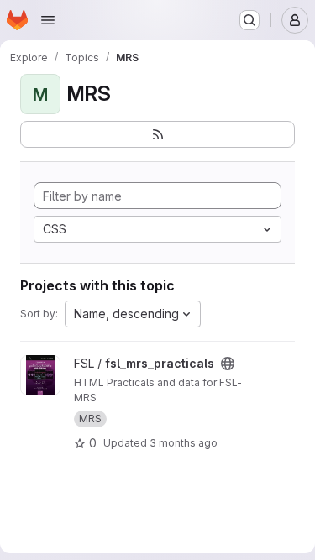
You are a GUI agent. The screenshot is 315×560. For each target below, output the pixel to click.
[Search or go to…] (249, 20)
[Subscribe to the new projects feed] (157, 134)
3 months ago (184, 443)
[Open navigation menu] (47, 20)
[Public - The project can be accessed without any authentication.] (227, 363)
